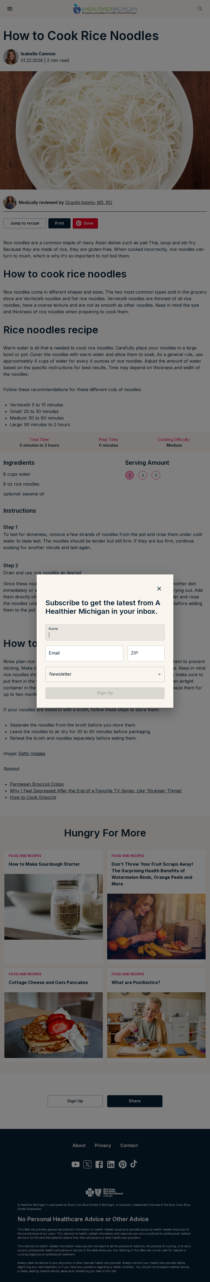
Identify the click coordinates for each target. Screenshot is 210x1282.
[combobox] (105, 674)
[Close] (159, 588)
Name (53, 629)
